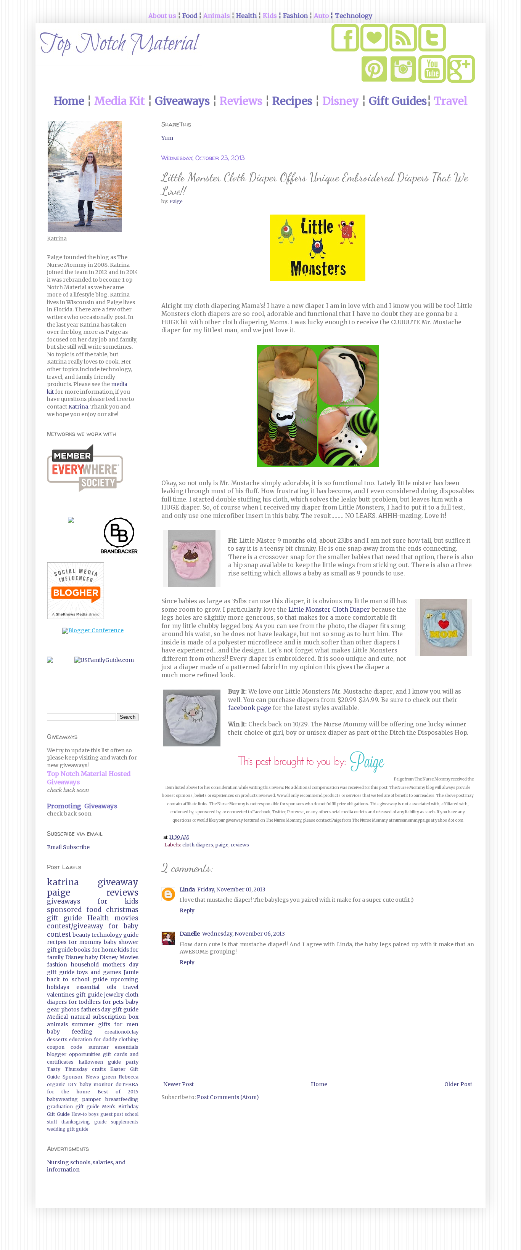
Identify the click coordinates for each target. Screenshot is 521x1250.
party (132, 1062)
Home (319, 1084)
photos (70, 1009)
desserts (57, 1039)
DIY (72, 1084)
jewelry (114, 994)
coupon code (64, 1047)
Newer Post (178, 1084)
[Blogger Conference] (93, 630)
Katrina (78, 406)
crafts (99, 1069)
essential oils (96, 987)
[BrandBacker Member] (119, 537)
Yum (167, 138)
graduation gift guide (73, 1106)
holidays (58, 987)
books (82, 949)
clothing (128, 1039)
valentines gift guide (75, 994)
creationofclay (121, 1032)
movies (126, 918)
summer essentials (113, 1047)
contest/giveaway (75, 926)
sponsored (64, 909)
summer (83, 1024)
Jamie (131, 972)
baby (91, 957)
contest (59, 934)
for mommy (85, 942)
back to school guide (77, 979)
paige (221, 845)
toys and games (99, 972)
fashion (57, 964)
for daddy (105, 1039)
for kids (118, 901)
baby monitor (96, 1084)
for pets (113, 1001)
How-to (79, 1114)
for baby (124, 926)
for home (104, 949)
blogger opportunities (74, 1054)
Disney (74, 957)
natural (80, 1016)
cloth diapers (197, 845)
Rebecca (128, 1077)
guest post (111, 1114)
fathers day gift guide (109, 1009)
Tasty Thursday (67, 1069)
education (80, 1039)
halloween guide (100, 1062)
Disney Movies (119, 957)
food (94, 909)
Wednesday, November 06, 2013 (243, 933)
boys (93, 1114)
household (85, 964)
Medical (57, 1016)
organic (56, 1084)
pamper (91, 1099)
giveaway (118, 882)
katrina (63, 882)
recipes (56, 942)
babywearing (62, 1099)
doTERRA (127, 1084)
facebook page (249, 708)
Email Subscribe (68, 847)
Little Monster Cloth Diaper (329, 609)
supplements (124, 1122)
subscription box (115, 1016)
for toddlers (85, 1001)
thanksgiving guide (84, 1122)
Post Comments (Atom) (228, 1097)
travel (130, 987)
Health (98, 918)
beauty (81, 934)
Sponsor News (81, 1077)
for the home (68, 1092)
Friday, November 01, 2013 (231, 889)
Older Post (458, 1084)
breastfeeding (121, 1099)
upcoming (124, 979)
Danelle (190, 933)
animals (57, 1024)
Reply (187, 910)
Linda (187, 889)
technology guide (115, 934)
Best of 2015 (118, 1092)
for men (126, 1024)
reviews (240, 845)
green (109, 1077)
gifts (104, 1024)
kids (123, 949)
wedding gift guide (67, 1129)
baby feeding (70, 1031)
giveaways (63, 901)
